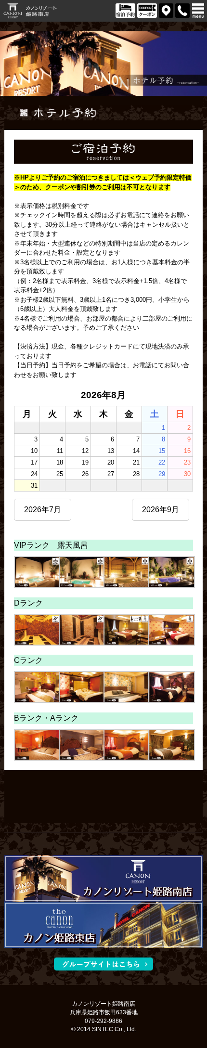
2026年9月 (160, 509)
